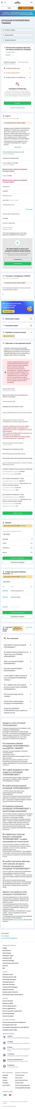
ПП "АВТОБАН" (5, 936)
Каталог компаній (8, 1001)
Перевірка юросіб (8, 974)
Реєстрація (26, 8)
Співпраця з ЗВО (7, 958)
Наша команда (7, 953)
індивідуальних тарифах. (26, 14)
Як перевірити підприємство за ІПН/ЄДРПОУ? (16, 1027)
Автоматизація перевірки (10, 987)
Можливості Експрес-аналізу (17, 107)
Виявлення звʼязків (8, 989)
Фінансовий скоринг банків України (13, 994)
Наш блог (5, 965)
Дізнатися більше (8, 311)
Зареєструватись (18, 263)
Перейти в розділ (17, 513)
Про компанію (7, 950)
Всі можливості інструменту (17, 562)
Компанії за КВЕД (8, 1003)
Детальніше (29, 209)
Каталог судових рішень (9, 1006)
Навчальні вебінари (8, 960)
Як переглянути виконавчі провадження (14, 1022)
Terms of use (18, 1077)
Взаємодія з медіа (8, 955)
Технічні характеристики (22, 1085)
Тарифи (5, 948)
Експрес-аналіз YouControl (10, 992)
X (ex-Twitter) (6, 1085)
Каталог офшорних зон (9, 1008)
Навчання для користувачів (11, 963)
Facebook (5, 1075)
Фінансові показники (9, 984)
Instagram (5, 1082)
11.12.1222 (5, 590)
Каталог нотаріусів (8, 1016)
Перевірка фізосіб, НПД (9, 977)
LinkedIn (5, 1077)
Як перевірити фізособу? (10, 1025)
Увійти (9, 8)
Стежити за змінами (10, 30)
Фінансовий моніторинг (9, 979)
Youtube (5, 1080)
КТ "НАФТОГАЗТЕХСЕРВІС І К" (9, 938)
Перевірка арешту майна (10, 1030)
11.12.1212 (5, 597)
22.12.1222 (5, 607)
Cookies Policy (19, 1082)
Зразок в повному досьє (18, 558)
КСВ (4, 968)
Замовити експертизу (10, 40)
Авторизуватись (18, 259)
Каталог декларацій (8, 1013)
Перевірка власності (9, 982)
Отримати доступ (10, 336)
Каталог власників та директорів (12, 1011)
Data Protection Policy (21, 1080)
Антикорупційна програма (22, 1087)
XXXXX (32, 543)
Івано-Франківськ (19, 919)
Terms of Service (19, 1075)
